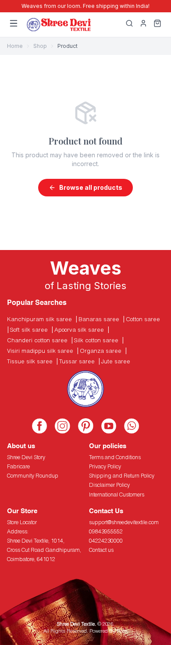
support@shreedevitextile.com (124, 522)
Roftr (122, 631)
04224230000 (106, 540)
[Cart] (157, 25)
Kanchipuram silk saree (39, 318)
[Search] (129, 25)
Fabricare (18, 466)
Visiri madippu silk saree (40, 350)
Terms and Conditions (115, 457)
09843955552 (106, 531)
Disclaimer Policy (109, 485)
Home (15, 46)
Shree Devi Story (26, 457)
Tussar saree (77, 361)
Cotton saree (143, 318)
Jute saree (115, 361)
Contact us (101, 550)
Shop (40, 46)
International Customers (116, 494)
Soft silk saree (29, 329)
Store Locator (22, 522)
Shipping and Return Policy (121, 475)
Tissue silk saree (30, 361)
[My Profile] (143, 25)
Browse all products (90, 187)
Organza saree (100, 350)
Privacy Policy (105, 466)
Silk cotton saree (96, 340)
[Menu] (13, 25)
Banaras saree (98, 318)
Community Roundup (32, 475)
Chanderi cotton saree (37, 340)
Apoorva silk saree (79, 329)
